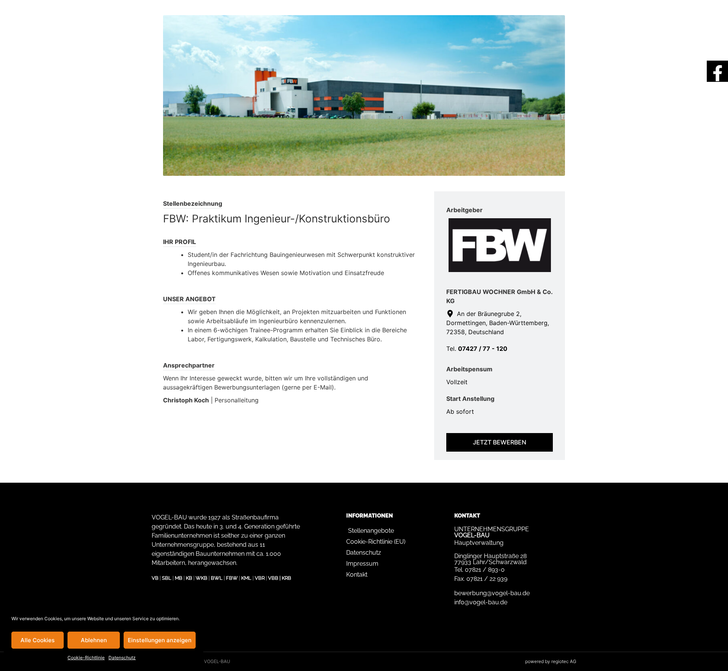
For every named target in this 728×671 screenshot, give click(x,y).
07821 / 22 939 (486, 578)
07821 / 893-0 (485, 569)
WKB (201, 578)
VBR (260, 578)
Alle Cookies (37, 640)
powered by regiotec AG (550, 661)
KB (189, 578)
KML (246, 578)
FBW (232, 578)
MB (178, 578)
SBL (166, 578)
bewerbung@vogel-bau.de (492, 593)
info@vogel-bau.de (480, 602)
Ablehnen (94, 640)
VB (155, 578)
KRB (286, 578)
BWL (217, 578)
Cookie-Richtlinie (86, 657)
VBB (273, 578)
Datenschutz (122, 657)
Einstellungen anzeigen (159, 640)
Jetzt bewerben (499, 442)
